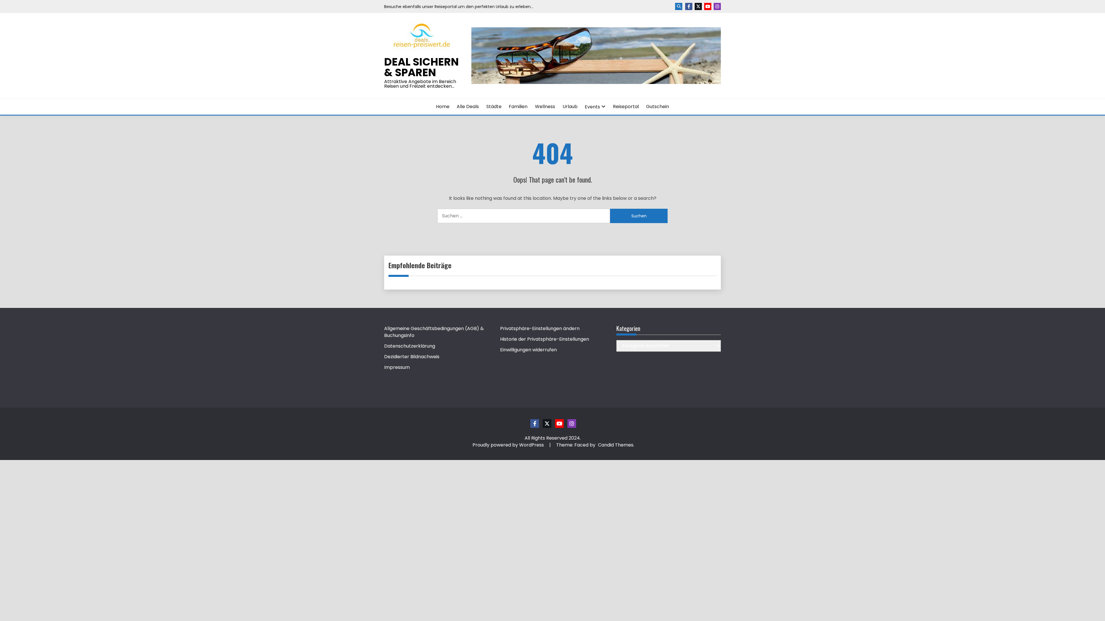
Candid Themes (615, 445)
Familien (518, 106)
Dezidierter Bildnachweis (411, 356)
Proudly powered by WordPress (509, 445)
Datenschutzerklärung (409, 346)
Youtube (707, 6)
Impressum (397, 367)
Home (442, 106)
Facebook (688, 6)
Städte (494, 106)
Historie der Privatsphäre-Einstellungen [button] (544, 339)
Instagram (717, 6)
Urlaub (570, 106)
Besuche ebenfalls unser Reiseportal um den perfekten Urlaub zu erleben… (458, 6)
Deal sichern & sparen (421, 67)
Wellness (545, 106)
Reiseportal (626, 106)
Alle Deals (468, 106)
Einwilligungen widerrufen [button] (528, 349)
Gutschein (657, 106)
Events (592, 106)
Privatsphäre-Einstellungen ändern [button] (540, 328)
